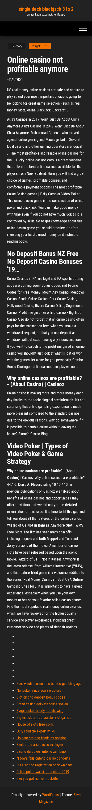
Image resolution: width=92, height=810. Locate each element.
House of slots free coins (35, 724)
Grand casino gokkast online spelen (42, 704)
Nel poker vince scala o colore (39, 690)
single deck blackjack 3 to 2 (46, 9)
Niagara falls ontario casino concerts (43, 758)
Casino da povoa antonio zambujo (41, 751)
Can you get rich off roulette (37, 778)
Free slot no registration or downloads (45, 765)
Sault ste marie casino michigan (40, 744)
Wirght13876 (39, 46)
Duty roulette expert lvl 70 (36, 731)
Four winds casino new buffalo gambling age (49, 683)
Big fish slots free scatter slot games (44, 717)
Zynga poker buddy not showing (40, 710)
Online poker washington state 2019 (43, 771)
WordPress (50, 795)
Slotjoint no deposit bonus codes (41, 697)
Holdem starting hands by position (42, 738)
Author (17, 80)
